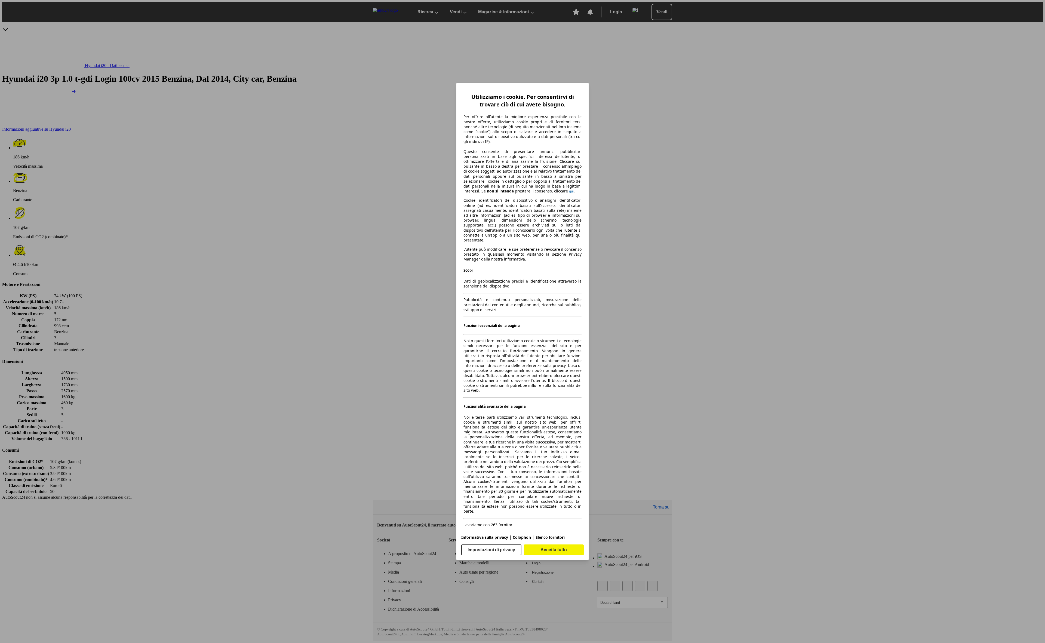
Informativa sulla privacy (484, 537)
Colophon (522, 537)
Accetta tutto (553, 549)
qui (571, 191)
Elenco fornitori (550, 537)
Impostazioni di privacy (491, 549)
